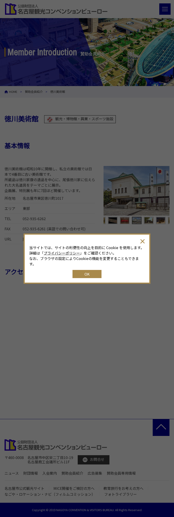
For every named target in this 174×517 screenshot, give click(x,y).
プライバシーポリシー (62, 253)
